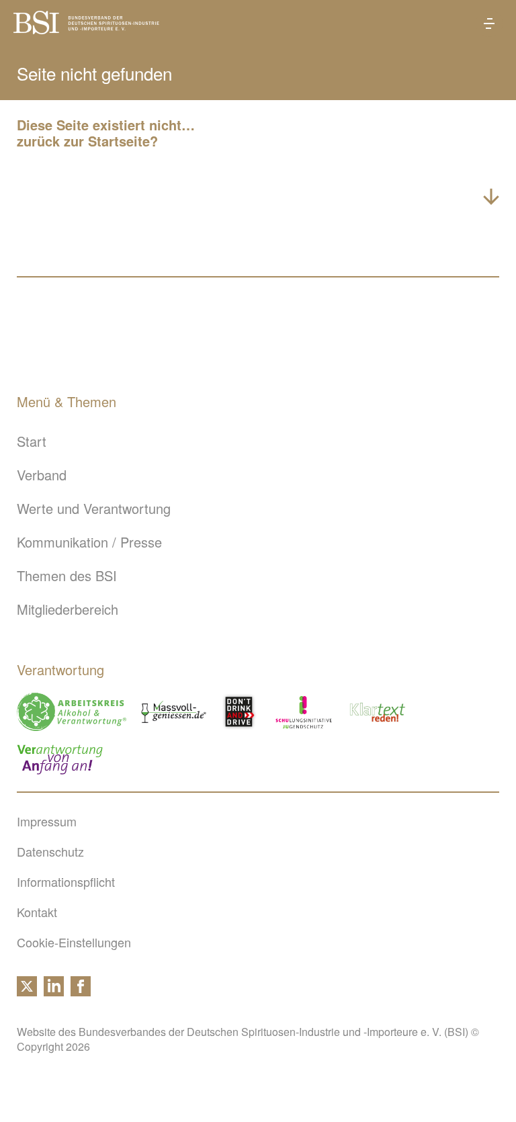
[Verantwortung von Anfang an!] (60, 759)
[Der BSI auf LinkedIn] (54, 991)
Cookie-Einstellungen (74, 942)
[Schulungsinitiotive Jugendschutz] (304, 712)
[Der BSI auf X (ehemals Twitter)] (27, 991)
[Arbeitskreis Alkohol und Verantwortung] (71, 712)
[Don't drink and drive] (241, 712)
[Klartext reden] (378, 712)
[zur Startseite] (86, 28)
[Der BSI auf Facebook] (81, 991)
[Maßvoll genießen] (174, 712)
